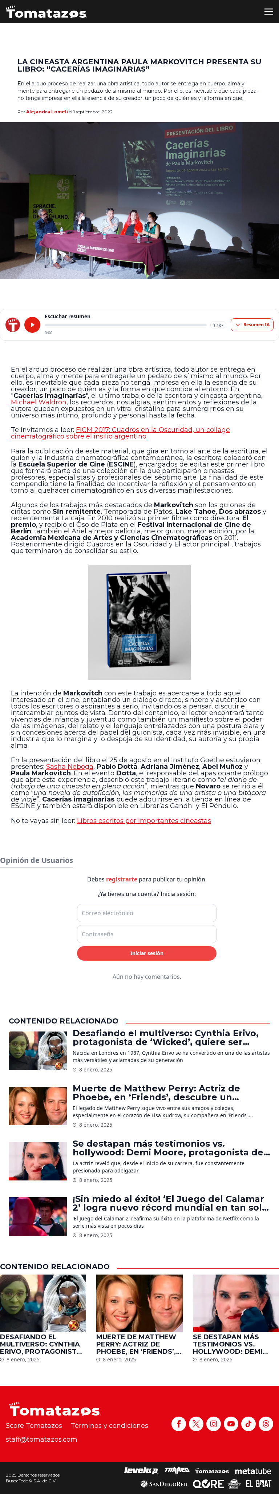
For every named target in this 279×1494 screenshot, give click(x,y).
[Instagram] (213, 1424)
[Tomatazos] (46, 12)
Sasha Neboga (69, 767)
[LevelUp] (141, 1470)
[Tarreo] (177, 1470)
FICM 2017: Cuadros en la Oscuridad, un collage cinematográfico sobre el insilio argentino (120, 433)
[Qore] (208, 1483)
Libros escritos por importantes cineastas (144, 821)
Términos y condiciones (109, 1426)
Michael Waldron (38, 402)
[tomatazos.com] (12, 325)
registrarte (121, 879)
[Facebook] (178, 1424)
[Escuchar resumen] (32, 325)
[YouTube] (231, 1424)
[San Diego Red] (164, 1483)
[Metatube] (253, 1470)
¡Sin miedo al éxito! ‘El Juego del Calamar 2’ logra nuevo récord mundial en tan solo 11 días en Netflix (170, 1203)
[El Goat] (258, 1483)
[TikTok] (248, 1424)
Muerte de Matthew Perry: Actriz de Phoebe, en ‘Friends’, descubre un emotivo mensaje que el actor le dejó (159, 1093)
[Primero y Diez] (234, 1484)
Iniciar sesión (146, 953)
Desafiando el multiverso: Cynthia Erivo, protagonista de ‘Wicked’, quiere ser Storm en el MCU (166, 1037)
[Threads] (266, 1424)
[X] (196, 1424)
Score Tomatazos (34, 1426)
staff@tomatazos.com (41, 1439)
